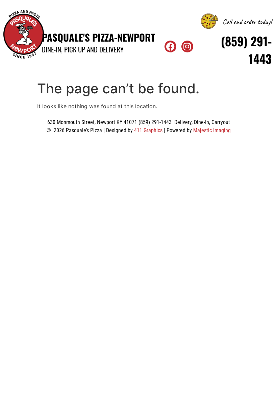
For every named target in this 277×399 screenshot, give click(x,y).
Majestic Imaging (212, 130)
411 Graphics (148, 130)
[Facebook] (170, 46)
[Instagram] (187, 46)
